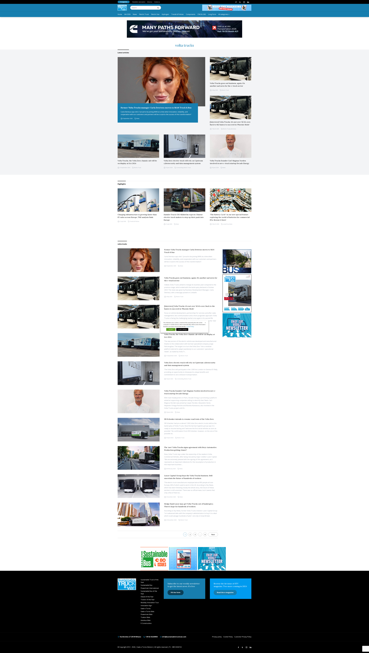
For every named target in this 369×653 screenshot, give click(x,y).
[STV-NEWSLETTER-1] (237, 325)
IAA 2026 (127, 14)
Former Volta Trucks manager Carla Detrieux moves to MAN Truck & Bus (156, 107)
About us (149, 2)
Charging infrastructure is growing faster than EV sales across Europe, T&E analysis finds (137, 215)
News (135, 14)
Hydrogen (165, 14)
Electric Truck (144, 14)
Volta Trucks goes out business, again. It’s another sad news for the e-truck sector (227, 84)
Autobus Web (145, 620)
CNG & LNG (202, 14)
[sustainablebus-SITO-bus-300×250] (237, 261)
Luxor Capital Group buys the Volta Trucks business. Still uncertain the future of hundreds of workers (188, 476)
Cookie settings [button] (182, 329)
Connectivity (179, 167)
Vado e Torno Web (147, 611)
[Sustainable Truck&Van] (122, 8)
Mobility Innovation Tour (150, 603)
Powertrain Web (146, 614)
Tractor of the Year (148, 600)
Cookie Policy (228, 637)
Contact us (157, 2)
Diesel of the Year (147, 597)
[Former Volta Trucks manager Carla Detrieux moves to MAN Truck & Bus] (161, 81)
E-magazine (123, 2)
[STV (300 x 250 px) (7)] (183, 558)
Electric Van (155, 14)
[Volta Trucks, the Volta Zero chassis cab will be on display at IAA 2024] (138, 146)
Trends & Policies (177, 14)
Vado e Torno (146, 608)
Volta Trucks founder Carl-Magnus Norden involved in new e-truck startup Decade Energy (229, 162)
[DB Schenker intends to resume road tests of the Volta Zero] (139, 429)
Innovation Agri (146, 605)
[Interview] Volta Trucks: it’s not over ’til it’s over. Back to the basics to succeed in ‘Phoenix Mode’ (230, 123)
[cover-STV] (237, 293)
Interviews (233, 129)
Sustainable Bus (146, 585)
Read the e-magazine (225, 592)
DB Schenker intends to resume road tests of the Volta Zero (189, 419)
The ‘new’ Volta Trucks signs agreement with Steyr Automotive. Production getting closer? (190, 448)
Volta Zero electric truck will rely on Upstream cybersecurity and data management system (183, 162)
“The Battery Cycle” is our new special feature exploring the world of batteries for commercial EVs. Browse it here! (230, 217)
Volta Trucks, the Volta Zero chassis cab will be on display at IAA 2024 (137, 162)
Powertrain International (150, 588)
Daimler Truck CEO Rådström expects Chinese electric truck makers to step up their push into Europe (184, 217)
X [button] (205, 322)
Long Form (212, 14)
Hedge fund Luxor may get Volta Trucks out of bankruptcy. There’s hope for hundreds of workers (188, 505)
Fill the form (175, 592)
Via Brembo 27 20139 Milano (130, 637)
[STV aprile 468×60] (226, 8)
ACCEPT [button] (171, 329)
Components (190, 14)
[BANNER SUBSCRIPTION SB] (154, 558)
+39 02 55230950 (151, 637)
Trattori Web (145, 617)
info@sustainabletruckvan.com (174, 637)
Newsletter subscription (138, 2)
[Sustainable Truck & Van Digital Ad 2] (184, 29)
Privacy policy (217, 637)
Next (213, 534)
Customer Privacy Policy (242, 637)
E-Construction (146, 623)
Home (120, 14)
